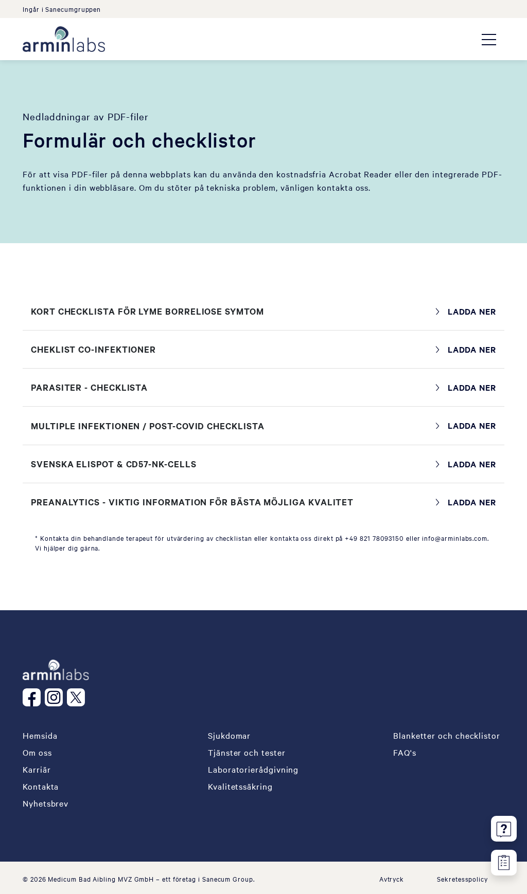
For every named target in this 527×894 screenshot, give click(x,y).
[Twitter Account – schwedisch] (78, 697)
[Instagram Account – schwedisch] (56, 697)
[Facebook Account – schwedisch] (34, 697)
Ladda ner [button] (472, 311)
